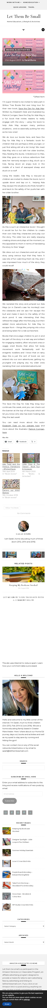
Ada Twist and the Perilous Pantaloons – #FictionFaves (11, 466)
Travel (31, 7)
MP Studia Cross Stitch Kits (22, 905)
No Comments (23, 513)
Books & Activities (18, 50)
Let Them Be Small (23, 16)
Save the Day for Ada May (31, 108)
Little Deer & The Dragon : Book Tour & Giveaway (31, 466)
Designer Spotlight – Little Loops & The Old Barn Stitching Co (22, 841)
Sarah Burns (30, 60)
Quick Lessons (19, 7)
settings (27, 1000)
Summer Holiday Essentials (22, 850)
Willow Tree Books (12, 508)
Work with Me (13, 2)
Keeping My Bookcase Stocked (23, 585)
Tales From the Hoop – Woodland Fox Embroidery (22, 884)
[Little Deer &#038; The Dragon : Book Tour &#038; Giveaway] (31, 458)
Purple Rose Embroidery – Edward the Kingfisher (22, 873)
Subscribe (9, 801)
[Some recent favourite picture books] (39, 555)
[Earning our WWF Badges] (11, 484)
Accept (7, 1004)
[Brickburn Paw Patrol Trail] (7, 555)
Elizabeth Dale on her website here (21, 426)
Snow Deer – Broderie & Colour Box (21, 895)
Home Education (30, 2)
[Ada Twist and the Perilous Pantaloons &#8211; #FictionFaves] (11, 458)
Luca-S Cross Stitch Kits (21, 861)
